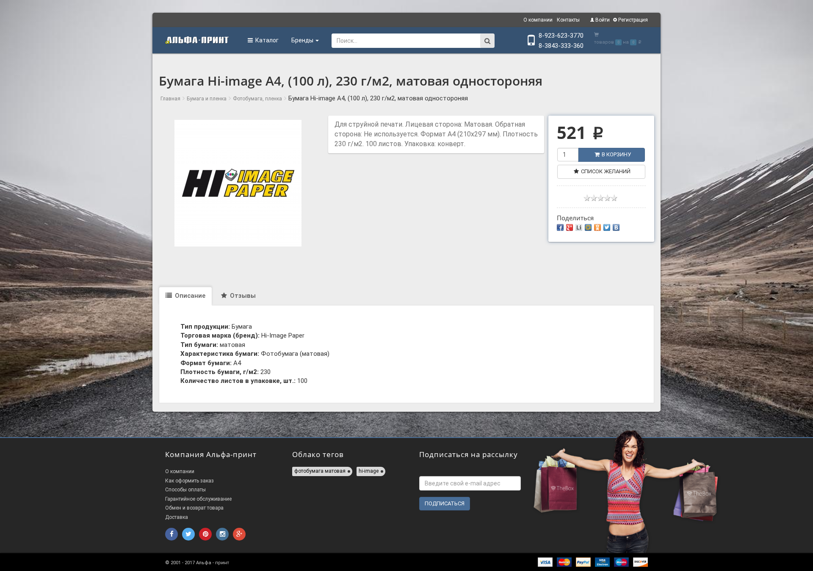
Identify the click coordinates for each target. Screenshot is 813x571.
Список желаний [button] (605, 171)
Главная (170, 99)
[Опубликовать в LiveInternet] (578, 227)
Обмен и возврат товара (194, 508)
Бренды (303, 40)
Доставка (176, 517)
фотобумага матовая (320, 471)
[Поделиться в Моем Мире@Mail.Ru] (588, 227)
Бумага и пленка (207, 99)
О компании (538, 20)
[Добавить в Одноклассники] (597, 227)
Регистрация (632, 20)
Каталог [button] (266, 40)
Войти (602, 20)
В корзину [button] (616, 154)
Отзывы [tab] (242, 295)
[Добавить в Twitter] (606, 227)
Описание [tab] (189, 295)
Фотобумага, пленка (257, 99)
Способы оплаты (185, 490)
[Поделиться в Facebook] (560, 227)
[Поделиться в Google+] (569, 227)
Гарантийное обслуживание (198, 499)
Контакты (568, 20)
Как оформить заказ (189, 481)
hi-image (369, 471)
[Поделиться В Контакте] (616, 227)
